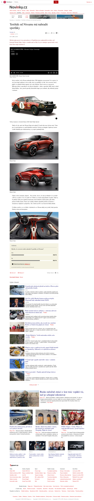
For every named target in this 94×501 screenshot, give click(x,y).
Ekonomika (60, 10)
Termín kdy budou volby (15, 477)
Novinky (11, 32)
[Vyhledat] (56, 2)
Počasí (58, 12)
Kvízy (49, 12)
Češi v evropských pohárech (67, 486)
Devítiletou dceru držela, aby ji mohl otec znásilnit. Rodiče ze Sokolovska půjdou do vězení (40, 324)
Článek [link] (12, 51)
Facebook (15, 496)
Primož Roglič (25, 479)
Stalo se (19, 10)
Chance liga (37, 470)
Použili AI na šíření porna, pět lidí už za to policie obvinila (21, 427)
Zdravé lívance (50, 475)
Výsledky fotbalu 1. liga (40, 473)
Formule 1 (37, 479)
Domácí (23, 10)
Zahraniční (32, 10)
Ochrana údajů (56, 496)
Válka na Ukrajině (40, 10)
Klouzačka (51, 488)
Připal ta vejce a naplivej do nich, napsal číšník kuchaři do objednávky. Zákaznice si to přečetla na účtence (41, 348)
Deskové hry (57, 491)
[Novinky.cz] (18, 8)
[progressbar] (34, 70)
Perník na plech (51, 481)
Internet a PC (13, 12)
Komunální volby (13, 481)
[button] (34, 58)
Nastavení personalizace (75, 496)
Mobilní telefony (25, 491)
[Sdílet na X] (57, 273)
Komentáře (47, 10)
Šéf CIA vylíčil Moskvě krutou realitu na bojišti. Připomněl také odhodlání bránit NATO (39, 299)
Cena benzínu (56, 486)
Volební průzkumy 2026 (15, 473)
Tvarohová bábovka (52, 477)
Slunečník (45, 488)
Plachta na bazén (31, 488)
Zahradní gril (70, 488)
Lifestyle (66, 10)
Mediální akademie (40, 496)
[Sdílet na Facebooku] (55, 273)
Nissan (21, 277)
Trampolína (39, 488)
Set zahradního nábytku (60, 488)
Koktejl (70, 10)
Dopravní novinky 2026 (78, 475)
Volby (27, 10)
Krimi (52, 10)
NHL (36, 481)
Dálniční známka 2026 (78, 473)
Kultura (55, 10)
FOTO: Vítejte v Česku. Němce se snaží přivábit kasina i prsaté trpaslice (72, 427)
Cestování (27, 12)
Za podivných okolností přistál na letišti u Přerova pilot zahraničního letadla (41, 287)
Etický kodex (49, 496)
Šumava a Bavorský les (65, 475)
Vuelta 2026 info (26, 470)
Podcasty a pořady (39, 12)
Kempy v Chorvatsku (65, 470)
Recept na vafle (51, 479)
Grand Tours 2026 (26, 481)
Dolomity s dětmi (64, 481)
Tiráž (34, 496)
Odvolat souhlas (65, 496)
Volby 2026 (12, 470)
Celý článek (50, 402)
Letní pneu (50, 491)
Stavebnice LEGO (34, 491)
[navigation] (2, 2)
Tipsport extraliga (39, 475)
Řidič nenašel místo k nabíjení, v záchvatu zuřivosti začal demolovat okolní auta (40, 311)
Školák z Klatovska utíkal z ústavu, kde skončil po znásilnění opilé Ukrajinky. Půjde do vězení (46, 428)
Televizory (64, 491)
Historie (33, 12)
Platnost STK (76, 481)
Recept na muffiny (51, 473)
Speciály (54, 12)
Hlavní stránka (13, 10)
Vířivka (75, 488)
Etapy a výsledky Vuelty (27, 473)
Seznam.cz (89, 2)
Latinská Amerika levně (65, 479)
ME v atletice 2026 (39, 477)
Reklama (25, 496)
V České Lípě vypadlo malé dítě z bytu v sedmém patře (40, 360)
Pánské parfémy (79, 491)
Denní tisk (69, 12)
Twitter (20, 496)
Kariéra (30, 496)
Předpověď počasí (38, 486)
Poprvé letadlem (64, 473)
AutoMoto (19, 12)
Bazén (24, 488)
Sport (46, 12)
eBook (48, 33)
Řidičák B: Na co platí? (78, 477)
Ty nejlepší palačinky (52, 470)
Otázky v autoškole (77, 479)
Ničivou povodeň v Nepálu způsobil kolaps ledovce (40, 372)
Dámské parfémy (43, 491)
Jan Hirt (24, 475)
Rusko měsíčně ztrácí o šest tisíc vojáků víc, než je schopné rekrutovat (62, 393)
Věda (23, 12)
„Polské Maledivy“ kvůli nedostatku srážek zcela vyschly (40, 336)
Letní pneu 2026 (76, 470)
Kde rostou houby (47, 486)
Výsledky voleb (13, 475)
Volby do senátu (13, 479)
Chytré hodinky (70, 491)
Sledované (74, 12)
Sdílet (53, 33)
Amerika (27, 302)
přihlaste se (27, 264)
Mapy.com (30, 486)
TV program (63, 12)
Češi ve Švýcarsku (64, 477)
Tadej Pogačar (25, 477)
